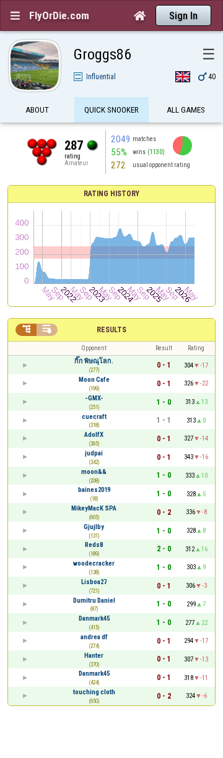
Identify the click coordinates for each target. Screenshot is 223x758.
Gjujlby (94, 527)
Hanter (93, 656)
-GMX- (94, 398)
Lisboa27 (94, 582)
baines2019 (94, 490)
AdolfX (93, 435)
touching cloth (94, 692)
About (37, 109)
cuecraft (94, 417)
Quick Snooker (111, 109)
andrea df (94, 637)
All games (186, 109)
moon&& (94, 472)
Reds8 (94, 545)
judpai (94, 453)
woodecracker (94, 563)
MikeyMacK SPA (93, 508)
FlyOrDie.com (59, 15)
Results (111, 329)
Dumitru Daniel (94, 600)
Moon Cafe (94, 380)
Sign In (183, 16)
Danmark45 (94, 618)
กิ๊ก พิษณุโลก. (93, 361)
